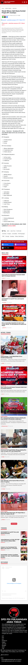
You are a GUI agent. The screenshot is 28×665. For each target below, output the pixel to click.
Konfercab (19, 231)
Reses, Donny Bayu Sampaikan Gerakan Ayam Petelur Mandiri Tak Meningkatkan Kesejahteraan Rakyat (14, 324)
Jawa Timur (12, 231)
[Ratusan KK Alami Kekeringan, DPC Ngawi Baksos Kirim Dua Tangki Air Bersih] (14, 501)
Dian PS (4, 327)
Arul (4, 278)
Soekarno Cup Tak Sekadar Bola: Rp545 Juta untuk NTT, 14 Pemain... (9, 548)
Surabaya (12, 236)
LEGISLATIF (3, 479)
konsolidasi (14, 233)
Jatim (8, 231)
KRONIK (2, 355)
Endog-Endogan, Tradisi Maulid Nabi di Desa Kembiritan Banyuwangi (11, 357)
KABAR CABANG (4, 416)
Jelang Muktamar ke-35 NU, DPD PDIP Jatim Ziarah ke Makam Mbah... (10, 540)
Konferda (4, 233)
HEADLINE (3, 534)
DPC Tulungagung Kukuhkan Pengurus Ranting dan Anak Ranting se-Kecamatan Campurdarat (13, 418)
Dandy (3, 456)
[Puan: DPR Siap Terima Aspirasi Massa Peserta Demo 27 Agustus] (14, 469)
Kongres (9, 233)
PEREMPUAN (3, 385)
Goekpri (4, 15)
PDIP (3, 236)
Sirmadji (7, 236)
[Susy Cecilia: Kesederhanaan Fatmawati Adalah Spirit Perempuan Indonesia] (14, 375)
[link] (13, 20)
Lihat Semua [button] (14, 523)
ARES (3, 363)
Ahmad (3, 519)
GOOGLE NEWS (12, 225)
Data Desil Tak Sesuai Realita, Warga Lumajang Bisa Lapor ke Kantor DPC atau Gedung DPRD (13, 450)
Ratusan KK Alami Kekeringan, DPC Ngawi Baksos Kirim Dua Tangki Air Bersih (13, 513)
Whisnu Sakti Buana (19, 236)
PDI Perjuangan (21, 233)
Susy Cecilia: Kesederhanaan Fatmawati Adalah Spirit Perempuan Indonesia (13, 275)
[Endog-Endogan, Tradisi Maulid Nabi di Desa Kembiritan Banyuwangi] (14, 345)
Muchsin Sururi (5, 426)
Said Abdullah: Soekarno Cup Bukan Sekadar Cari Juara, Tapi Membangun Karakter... (10, 556)
